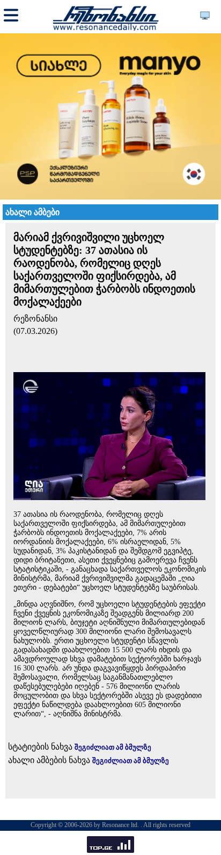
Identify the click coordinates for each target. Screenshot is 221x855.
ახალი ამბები (32, 212)
